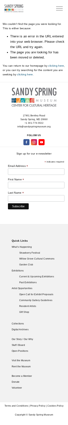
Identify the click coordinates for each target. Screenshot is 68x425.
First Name (16, 179)
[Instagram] (34, 142)
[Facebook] (26, 142)
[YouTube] (42, 142)
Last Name (16, 193)
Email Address (18, 166)
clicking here (56, 65)
